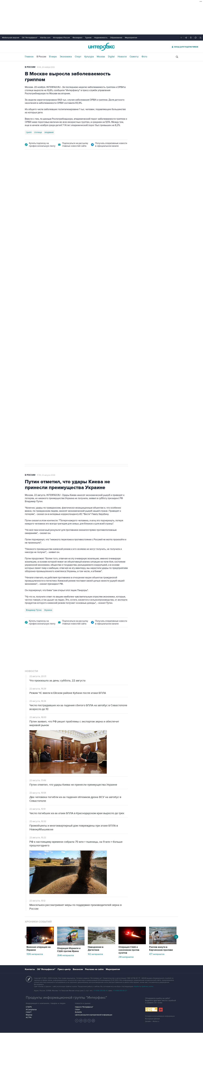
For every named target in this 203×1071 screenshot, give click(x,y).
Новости (122, 56)
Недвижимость (100, 37)
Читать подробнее (110, 248)
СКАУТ (28, 1012)
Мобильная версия (10, 37)
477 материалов (156, 954)
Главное (29, 56)
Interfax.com (45, 37)
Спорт (78, 56)
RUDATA (78, 1012)
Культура (89, 56)
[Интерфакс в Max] (93, 1020)
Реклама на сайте (94, 969)
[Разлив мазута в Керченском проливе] (162, 943)
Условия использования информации (160, 1016)
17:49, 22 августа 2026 (46, 475)
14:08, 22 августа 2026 (49, 169)
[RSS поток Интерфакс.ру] (89, 1020)
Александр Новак (34, 331)
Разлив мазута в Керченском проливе (161, 948)
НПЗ (48, 331)
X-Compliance (31, 1010)
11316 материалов (35, 954)
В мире (53, 56)
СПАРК (29, 1007)
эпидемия (48, 132)
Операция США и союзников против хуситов (128, 950)
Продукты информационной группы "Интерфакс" (66, 997)
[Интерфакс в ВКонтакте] (85, 1020)
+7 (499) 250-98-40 (100, 991)
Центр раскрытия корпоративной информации (93, 1015)
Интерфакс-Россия (61, 37)
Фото (144, 56)
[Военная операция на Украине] (40, 943)
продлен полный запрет (77, 312)
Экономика (66, 56)
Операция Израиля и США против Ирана (69, 950)
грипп (28, 132)
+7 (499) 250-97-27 (120, 991)
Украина (48, 610)
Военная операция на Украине (39, 948)
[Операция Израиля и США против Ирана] (71, 945)
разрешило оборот (72, 229)
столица (38, 132)
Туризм (88, 37)
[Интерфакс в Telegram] (81, 1020)
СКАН (77, 1010)
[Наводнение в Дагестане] (101, 943)
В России (41, 56)
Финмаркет (77, 37)
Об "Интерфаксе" (29, 37)
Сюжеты (134, 56)
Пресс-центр (64, 969)
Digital (111, 56)
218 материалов (126, 957)
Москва (101, 56)
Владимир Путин (33, 610)
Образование (116, 37)
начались (42, 254)
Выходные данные (152, 1019)
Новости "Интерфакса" (84, 1007)
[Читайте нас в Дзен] (77, 1020)
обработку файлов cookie (143, 986)
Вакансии (78, 969)
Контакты (30, 969)
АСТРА (28, 1017)
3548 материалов (65, 955)
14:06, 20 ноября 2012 (46, 67)
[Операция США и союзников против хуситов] (132, 943)
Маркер (29, 1015)
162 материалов (95, 954)
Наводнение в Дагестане (95, 948)
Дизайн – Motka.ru (152, 1021)
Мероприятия (131, 37)
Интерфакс (101, 47)
